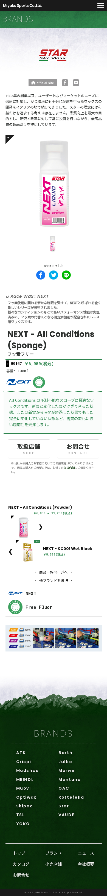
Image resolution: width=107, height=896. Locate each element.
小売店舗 (53, 864)
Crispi (23, 761)
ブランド (53, 853)
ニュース (86, 853)
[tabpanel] (53, 183)
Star (63, 806)
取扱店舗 (28, 448)
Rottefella (71, 797)
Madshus (27, 770)
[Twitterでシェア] (53, 275)
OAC (63, 788)
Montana (69, 779)
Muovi (23, 788)
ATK (21, 752)
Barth (65, 752)
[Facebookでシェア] (41, 275)
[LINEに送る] (66, 275)
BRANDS (53, 733)
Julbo (65, 761)
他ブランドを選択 (53, 580)
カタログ (21, 864)
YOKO (23, 824)
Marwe (66, 770)
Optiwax (26, 797)
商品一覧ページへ (53, 572)
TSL (20, 815)
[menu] (100, 6)
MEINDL (25, 779)
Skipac (24, 806)
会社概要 (86, 864)
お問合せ (78, 448)
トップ (19, 853)
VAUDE (66, 815)
